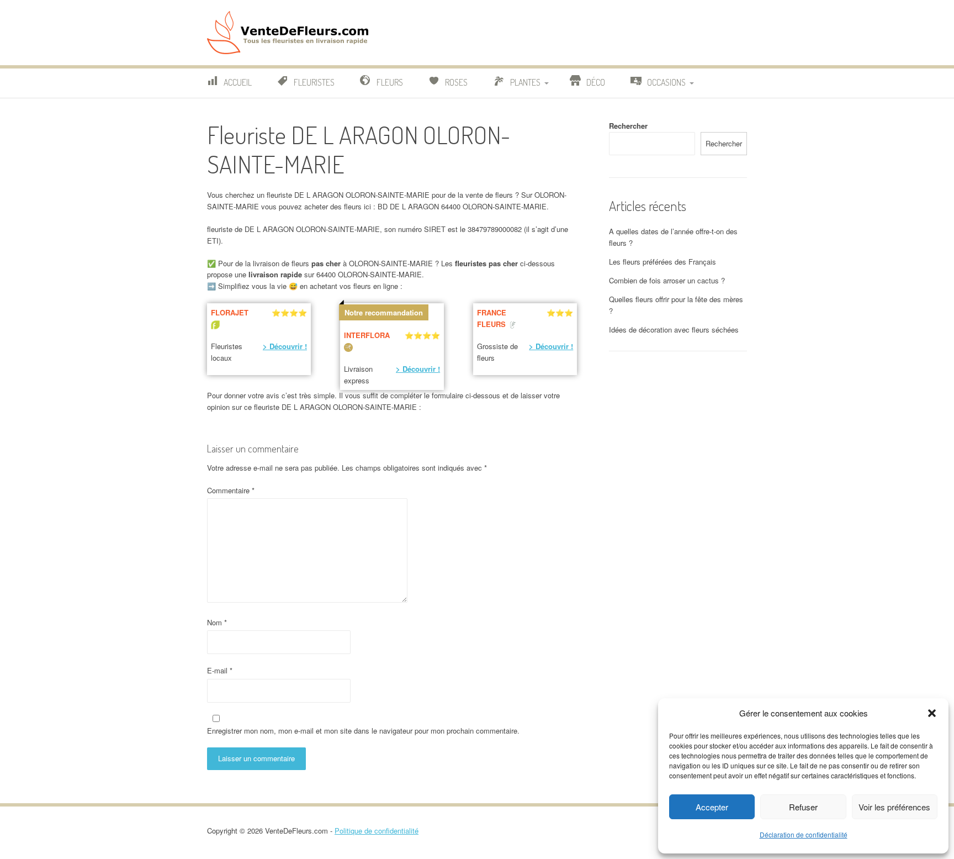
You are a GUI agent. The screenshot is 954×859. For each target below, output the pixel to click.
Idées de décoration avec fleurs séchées (674, 329)
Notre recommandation (383, 312)
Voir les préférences (894, 807)
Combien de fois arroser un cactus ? (667, 280)
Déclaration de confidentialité (803, 834)
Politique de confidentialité (376, 830)
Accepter (712, 807)
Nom (217, 622)
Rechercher (628, 125)
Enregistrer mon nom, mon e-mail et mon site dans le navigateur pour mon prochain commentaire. (363, 730)
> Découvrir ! (285, 346)
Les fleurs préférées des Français (662, 261)
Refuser (803, 807)
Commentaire (231, 490)
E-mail (219, 670)
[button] (931, 713)
